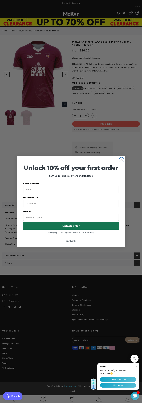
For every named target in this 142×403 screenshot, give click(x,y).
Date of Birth (30, 197)
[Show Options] (116, 217)
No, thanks (71, 240)
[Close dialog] (121, 159)
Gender (27, 211)
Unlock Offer (71, 226)
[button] (134, 359)
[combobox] (70, 217)
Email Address (31, 183)
